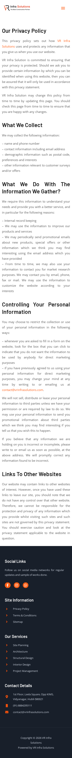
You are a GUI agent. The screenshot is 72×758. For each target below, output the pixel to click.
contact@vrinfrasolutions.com (22, 390)
